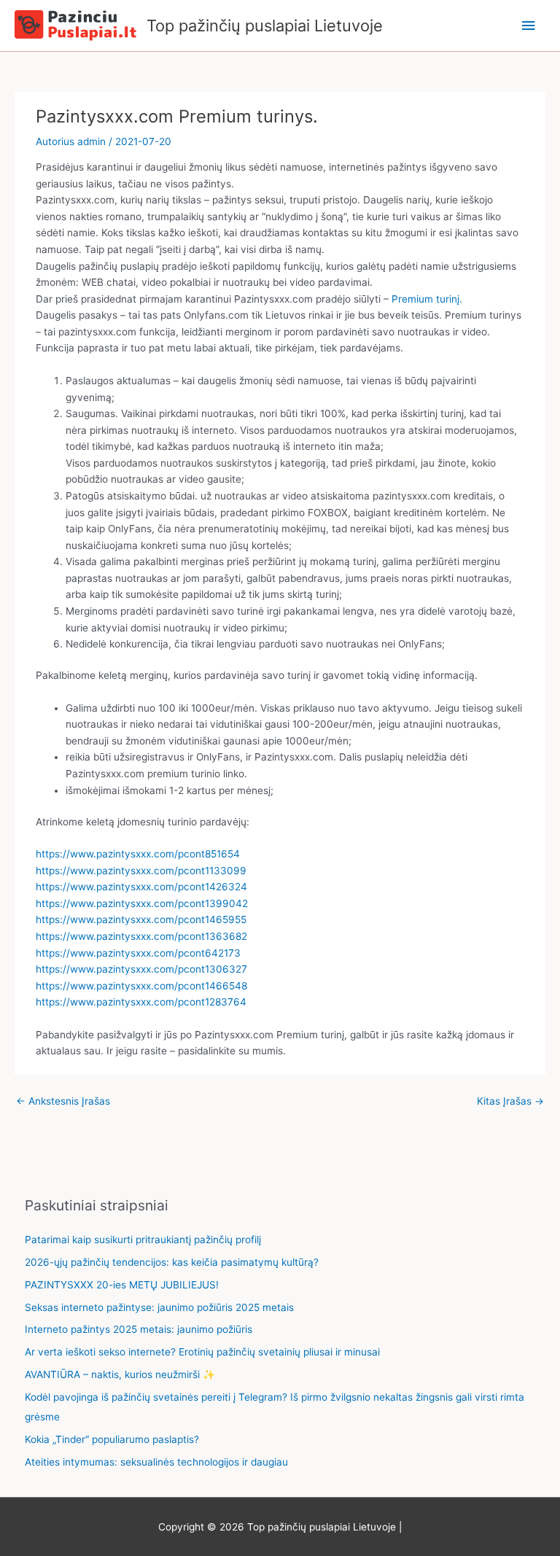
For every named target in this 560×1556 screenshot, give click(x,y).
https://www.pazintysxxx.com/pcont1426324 (141, 886)
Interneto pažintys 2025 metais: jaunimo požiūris (138, 1329)
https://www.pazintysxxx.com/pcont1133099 (141, 870)
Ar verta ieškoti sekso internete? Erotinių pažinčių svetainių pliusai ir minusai (202, 1352)
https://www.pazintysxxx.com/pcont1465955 (141, 919)
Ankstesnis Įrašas (63, 1101)
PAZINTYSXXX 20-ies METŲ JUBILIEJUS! (122, 1285)
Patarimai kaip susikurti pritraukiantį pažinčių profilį (143, 1239)
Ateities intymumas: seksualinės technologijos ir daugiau (156, 1462)
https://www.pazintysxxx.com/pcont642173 (138, 953)
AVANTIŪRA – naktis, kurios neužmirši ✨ (120, 1374)
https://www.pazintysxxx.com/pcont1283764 (141, 1002)
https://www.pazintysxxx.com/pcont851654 (138, 854)
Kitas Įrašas (510, 1101)
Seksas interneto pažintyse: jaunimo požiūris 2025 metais (159, 1307)
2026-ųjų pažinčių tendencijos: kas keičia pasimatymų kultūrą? (172, 1262)
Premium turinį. (427, 299)
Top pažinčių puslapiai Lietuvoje (265, 25)
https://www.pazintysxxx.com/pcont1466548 (141, 986)
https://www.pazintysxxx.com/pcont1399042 (142, 903)
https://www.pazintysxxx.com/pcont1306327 (141, 969)
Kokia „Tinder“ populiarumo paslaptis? (112, 1439)
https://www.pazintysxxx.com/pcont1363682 (141, 936)
